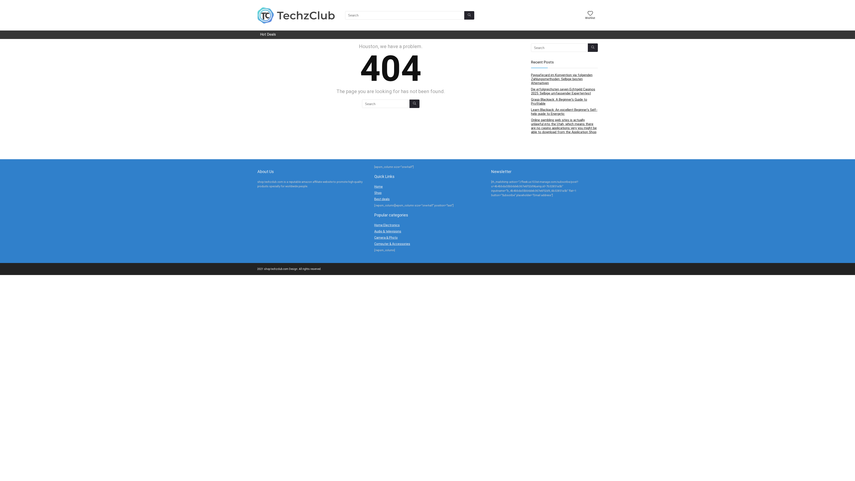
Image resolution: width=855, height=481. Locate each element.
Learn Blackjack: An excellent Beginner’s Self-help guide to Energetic (564, 112)
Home (378, 186)
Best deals (382, 199)
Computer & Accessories (392, 244)
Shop (378, 193)
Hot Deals (268, 34)
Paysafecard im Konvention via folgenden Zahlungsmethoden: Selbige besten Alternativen (561, 79)
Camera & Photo (386, 237)
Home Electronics (387, 225)
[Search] (469, 15)
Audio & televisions (387, 231)
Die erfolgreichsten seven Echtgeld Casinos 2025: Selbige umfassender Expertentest (563, 91)
